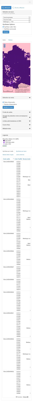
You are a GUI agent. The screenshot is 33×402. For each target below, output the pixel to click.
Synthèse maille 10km (10, 27)
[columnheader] (8, 159)
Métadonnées (7, 128)
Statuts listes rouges (8, 154)
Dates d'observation (9, 102)
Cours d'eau (6, 125)
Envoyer (6, 32)
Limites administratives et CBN (12, 121)
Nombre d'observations (10, 104)
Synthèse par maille (8, 151)
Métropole (7, 7)
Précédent (19, 397)
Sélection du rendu (8, 97)
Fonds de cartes (7, 112)
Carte (4, 40)
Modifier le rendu (8, 107)
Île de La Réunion (19, 7)
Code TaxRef (18, 159)
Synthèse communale (10, 29)
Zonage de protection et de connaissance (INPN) (15, 116)
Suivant (25, 397)
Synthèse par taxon (21, 151)
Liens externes (20, 154)
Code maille (6, 159)
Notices (10, 40)
